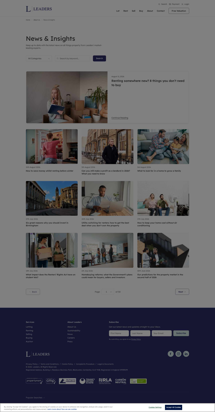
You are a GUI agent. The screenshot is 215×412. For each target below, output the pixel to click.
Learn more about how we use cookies (62, 409)
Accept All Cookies (173, 407)
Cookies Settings (155, 407)
